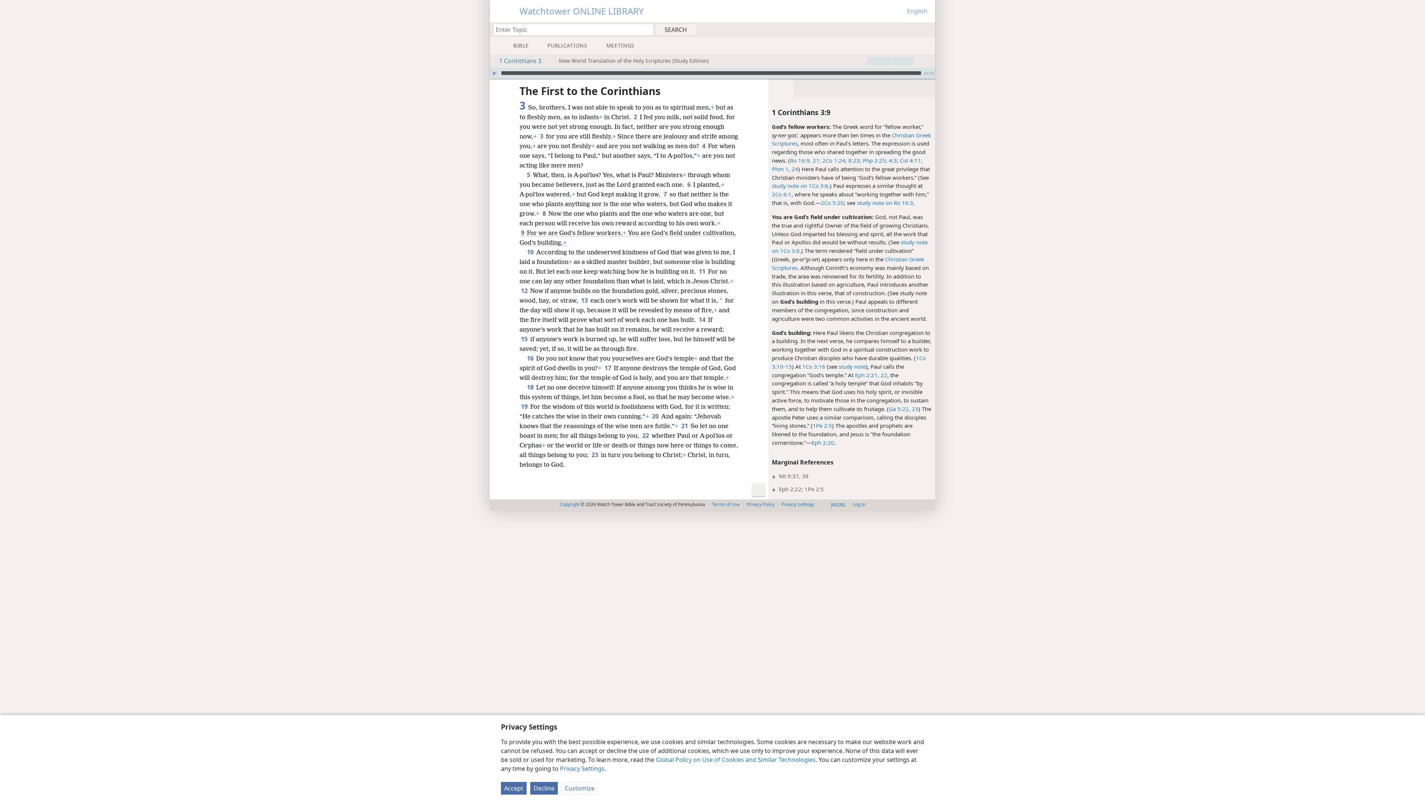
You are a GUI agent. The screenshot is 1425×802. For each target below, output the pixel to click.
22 (646, 435)
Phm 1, (781, 169)
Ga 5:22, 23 (903, 409)
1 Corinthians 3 (520, 61)
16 (531, 358)
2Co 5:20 (832, 202)
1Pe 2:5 (822, 425)
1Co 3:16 (813, 366)
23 (595, 455)
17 (608, 368)
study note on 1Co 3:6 (800, 185)
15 (525, 339)
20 (656, 416)
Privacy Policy (760, 504)
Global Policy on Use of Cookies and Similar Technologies (736, 760)
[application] (712, 73)
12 (525, 291)
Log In (859, 504)
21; (816, 160)
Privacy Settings (582, 768)
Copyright (570, 504)
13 (585, 300)
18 (531, 387)
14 (703, 320)
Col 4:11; (910, 160)
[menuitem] (926, 29)
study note (852, 366)
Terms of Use (726, 504)
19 (525, 406)
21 (685, 426)
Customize (579, 788)
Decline (544, 788)
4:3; (892, 160)
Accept (513, 788)
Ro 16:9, (800, 160)
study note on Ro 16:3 (885, 202)
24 (794, 169)
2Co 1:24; (834, 160)
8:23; (854, 160)
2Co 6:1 (782, 194)
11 (703, 271)
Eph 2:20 (823, 442)
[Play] (495, 73)
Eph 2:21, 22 (871, 375)
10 (531, 252)
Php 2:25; (874, 160)
